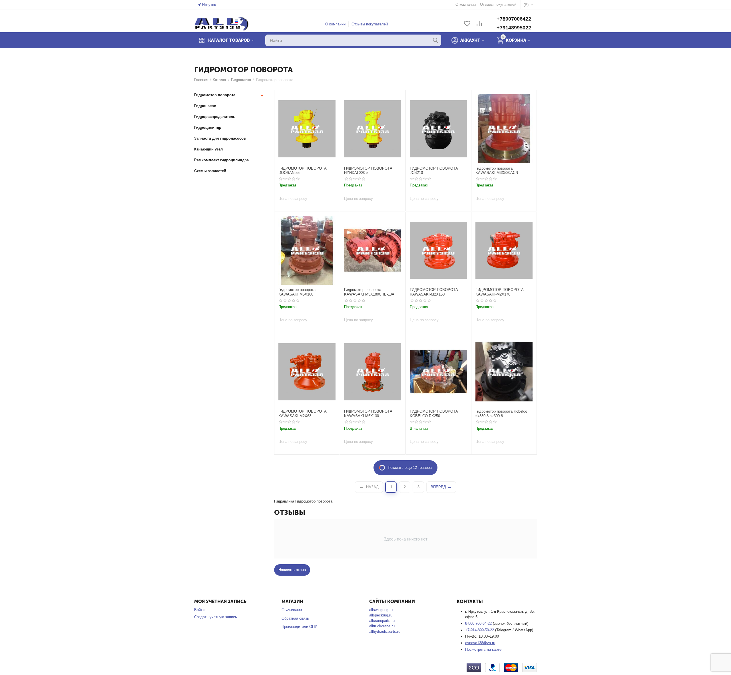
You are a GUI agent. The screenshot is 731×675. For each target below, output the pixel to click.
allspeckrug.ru (380, 615)
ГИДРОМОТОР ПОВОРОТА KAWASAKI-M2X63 (302, 413)
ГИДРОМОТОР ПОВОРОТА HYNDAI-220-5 (368, 170)
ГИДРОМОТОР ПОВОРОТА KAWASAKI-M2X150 (434, 292)
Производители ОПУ (299, 626)
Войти (199, 610)
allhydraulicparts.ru (384, 631)
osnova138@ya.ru (480, 643)
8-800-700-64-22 (479, 623)
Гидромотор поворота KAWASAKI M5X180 (297, 292)
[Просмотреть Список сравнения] (479, 24)
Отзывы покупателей (370, 24)
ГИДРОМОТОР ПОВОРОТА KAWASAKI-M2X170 (499, 292)
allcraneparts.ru (382, 620)
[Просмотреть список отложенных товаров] (467, 24)
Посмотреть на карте (483, 649)
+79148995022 (514, 28)
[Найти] (435, 40)
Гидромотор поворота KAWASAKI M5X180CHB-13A (369, 292)
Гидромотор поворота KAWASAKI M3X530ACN (496, 170)
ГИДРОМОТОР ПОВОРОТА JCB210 (434, 170)
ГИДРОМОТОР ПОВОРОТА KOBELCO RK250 (434, 413)
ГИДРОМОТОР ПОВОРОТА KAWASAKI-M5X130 (368, 413)
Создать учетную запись (215, 617)
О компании (335, 24)
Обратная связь (295, 618)
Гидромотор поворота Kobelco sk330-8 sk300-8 (501, 413)
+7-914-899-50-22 (480, 630)
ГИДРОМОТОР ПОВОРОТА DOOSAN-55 (302, 170)
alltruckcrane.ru (382, 626)
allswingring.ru (381, 610)
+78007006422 (514, 19)
